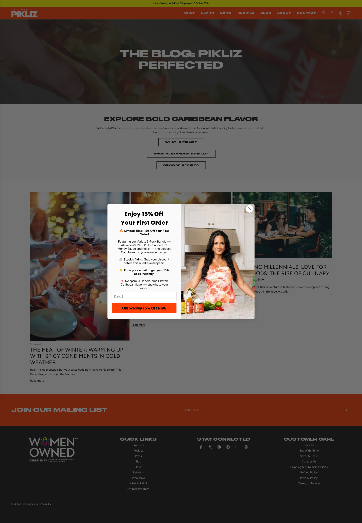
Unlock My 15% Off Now (144, 308)
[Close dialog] (249, 209)
